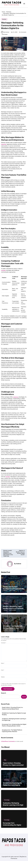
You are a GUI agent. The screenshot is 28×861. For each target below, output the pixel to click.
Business (4, 19)
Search (3, 693)
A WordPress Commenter (8, 741)
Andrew (18, 563)
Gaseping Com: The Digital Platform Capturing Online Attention (12, 730)
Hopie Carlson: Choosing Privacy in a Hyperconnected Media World (12, 708)
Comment (3, 642)
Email (2, 670)
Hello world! (20, 741)
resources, (3, 144)
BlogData (22, 856)
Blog (5, 759)
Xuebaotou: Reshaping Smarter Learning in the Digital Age (14, 719)
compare (3, 270)
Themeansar (14, 858)
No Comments (22, 32)
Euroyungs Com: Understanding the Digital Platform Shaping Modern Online (14, 725)
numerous (15, 397)
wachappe (5, 34)
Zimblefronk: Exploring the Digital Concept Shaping (14, 713)
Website (3, 676)
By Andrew (6, 32)
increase (8, 476)
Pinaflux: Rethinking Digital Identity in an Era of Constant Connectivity (13, 608)
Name (2, 663)
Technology (6, 779)
